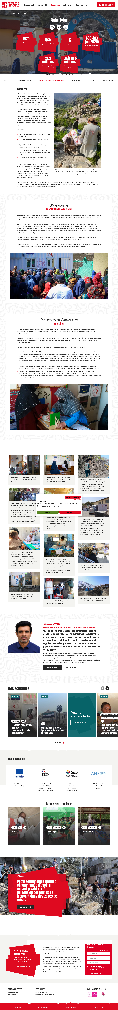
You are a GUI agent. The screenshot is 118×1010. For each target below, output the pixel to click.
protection (42, 182)
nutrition (97, 228)
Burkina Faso (87, 831)
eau (29, 152)
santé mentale (22, 230)
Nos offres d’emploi (41, 992)
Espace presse (12, 995)
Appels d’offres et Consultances (45, 995)
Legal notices (77, 500)
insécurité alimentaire (25, 111)
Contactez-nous (13, 992)
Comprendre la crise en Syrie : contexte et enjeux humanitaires (52, 730)
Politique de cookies (71, 1007)
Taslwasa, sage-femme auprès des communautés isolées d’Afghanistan (22, 729)
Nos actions (17, 13)
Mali (13, 831)
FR (92, 3)
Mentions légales (43, 1007)
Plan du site (17, 1007)
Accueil (11, 13)
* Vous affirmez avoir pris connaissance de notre (98, 967)
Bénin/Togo (52, 831)
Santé (98, 173)
